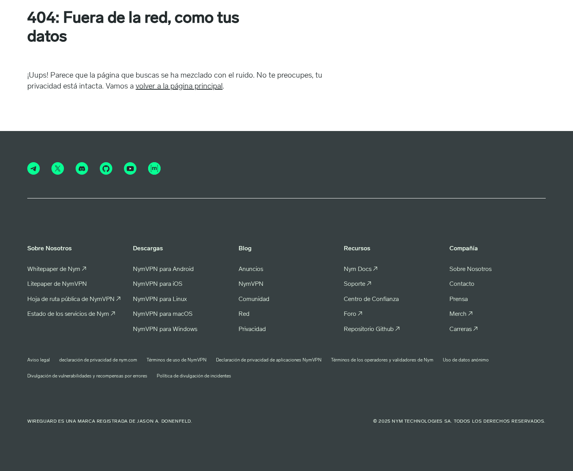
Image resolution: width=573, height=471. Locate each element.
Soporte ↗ (357, 284)
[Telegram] (33, 168)
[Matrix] (154, 168)
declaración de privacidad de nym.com (98, 360)
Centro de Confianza (371, 299)
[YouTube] (130, 168)
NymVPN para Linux (160, 299)
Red (244, 314)
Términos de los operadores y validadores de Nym (382, 360)
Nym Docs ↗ (361, 269)
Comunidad (254, 299)
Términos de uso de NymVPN (177, 360)
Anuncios (251, 269)
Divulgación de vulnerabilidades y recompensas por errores (87, 376)
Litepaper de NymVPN (57, 284)
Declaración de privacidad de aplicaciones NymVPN (269, 360)
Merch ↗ (461, 314)
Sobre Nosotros (470, 269)
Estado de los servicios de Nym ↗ (71, 314)
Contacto (461, 284)
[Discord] (82, 168)
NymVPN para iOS (157, 284)
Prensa (458, 299)
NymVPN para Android (163, 269)
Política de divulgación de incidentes (194, 376)
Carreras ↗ (463, 329)
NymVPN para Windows (165, 329)
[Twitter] (57, 168)
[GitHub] (106, 168)
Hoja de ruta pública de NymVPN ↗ (74, 299)
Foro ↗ (353, 314)
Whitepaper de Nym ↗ (57, 269)
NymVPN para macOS (163, 314)
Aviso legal (38, 360)
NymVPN (251, 284)
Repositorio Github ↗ (372, 329)
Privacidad (252, 329)
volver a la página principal (179, 86)
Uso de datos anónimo (466, 360)
